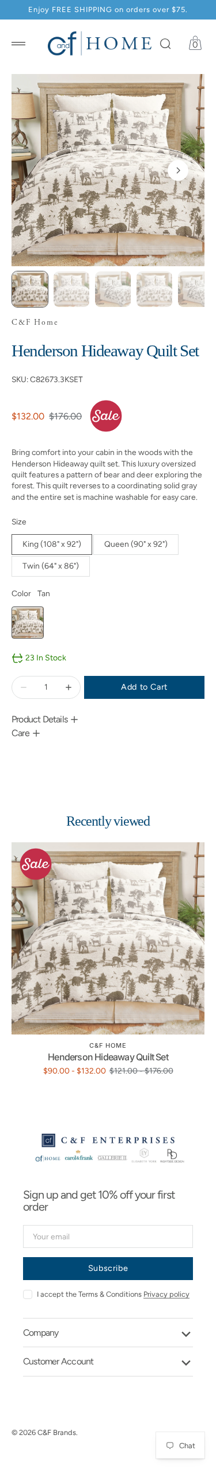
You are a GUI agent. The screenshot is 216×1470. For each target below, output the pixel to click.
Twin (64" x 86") (56, 569)
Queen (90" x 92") (140, 547)
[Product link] (108, 938)
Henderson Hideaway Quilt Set (108, 1057)
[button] (18, 43)
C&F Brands (56, 1432)
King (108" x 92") (57, 547)
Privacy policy (166, 1294)
